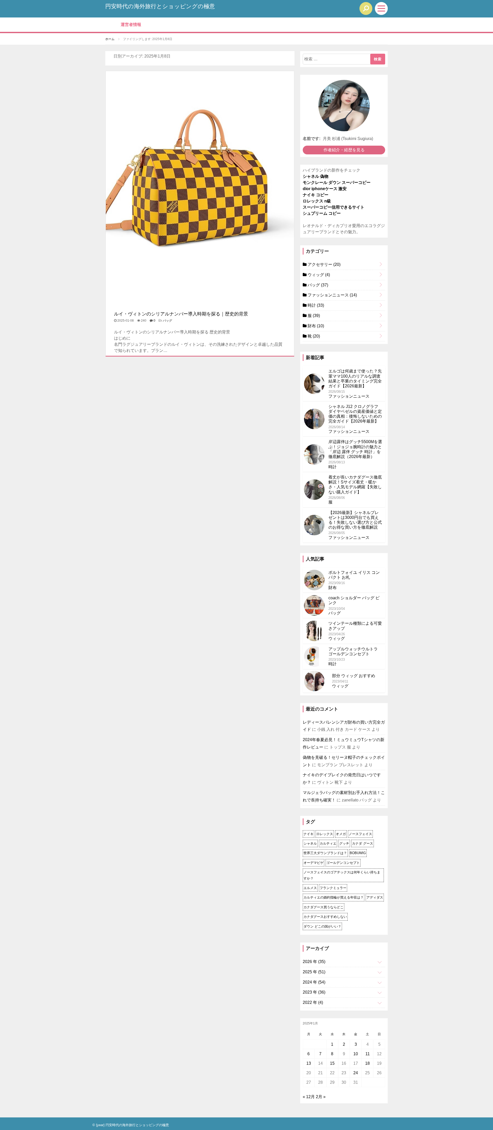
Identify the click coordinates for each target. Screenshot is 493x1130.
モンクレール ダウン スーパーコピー (337, 182)
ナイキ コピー (315, 195)
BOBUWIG (358, 853)
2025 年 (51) (314, 972)
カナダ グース (362, 843)
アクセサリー (323, 264)
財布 (315, 326)
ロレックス (324, 834)
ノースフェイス (360, 834)
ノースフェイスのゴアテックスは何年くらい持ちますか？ (342, 875)
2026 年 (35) (314, 961)
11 (367, 1054)
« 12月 (309, 1097)
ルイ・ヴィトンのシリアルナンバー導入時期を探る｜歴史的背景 (181, 313)
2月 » (321, 1097)
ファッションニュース (332, 295)
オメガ (341, 834)
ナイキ (309, 834)
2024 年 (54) (314, 982)
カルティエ (328, 843)
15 (332, 1063)
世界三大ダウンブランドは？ (325, 853)
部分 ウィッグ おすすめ (353, 676)
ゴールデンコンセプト (343, 863)
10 (355, 1054)
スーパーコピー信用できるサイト (333, 207)
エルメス (310, 888)
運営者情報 (131, 24)
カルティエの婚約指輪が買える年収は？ (334, 897)
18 (367, 1063)
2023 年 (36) (314, 992)
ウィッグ (318, 275)
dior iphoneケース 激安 (325, 188)
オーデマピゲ (314, 863)
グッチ (344, 843)
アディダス (374, 897)
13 (308, 1063)
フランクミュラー (333, 888)
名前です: (311, 138)
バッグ (167, 320)
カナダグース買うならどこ (324, 907)
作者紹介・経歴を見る (344, 150)
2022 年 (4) (313, 1002)
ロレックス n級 (317, 201)
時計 (315, 305)
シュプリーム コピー (322, 213)
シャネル (310, 843)
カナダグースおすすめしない (325, 917)
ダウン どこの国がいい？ (322, 926)
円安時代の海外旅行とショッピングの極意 (160, 6)
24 (355, 1073)
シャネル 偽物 (315, 176)
